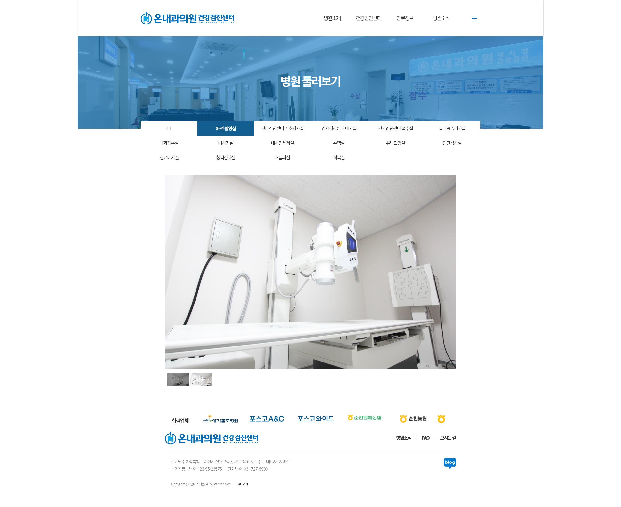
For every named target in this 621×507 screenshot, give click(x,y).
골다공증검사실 (452, 128)
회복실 (338, 158)
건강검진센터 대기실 (338, 128)
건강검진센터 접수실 (395, 128)
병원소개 (332, 18)
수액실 (338, 143)
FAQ (426, 438)
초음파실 (282, 158)
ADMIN (243, 484)
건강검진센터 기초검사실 (282, 128)
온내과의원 (187, 18)
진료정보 (404, 18)
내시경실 (225, 143)
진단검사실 (451, 143)
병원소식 (441, 18)
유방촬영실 (395, 143)
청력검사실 (225, 158)
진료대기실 (169, 158)
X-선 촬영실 (225, 128)
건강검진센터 (368, 18)
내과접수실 (169, 143)
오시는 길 (448, 438)
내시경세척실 (282, 143)
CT (169, 128)
